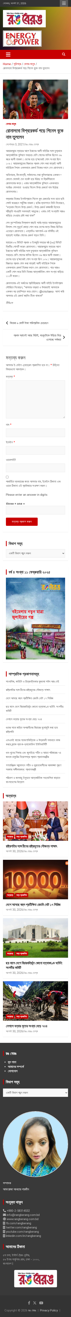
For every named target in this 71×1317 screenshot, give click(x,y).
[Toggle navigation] (8, 54)
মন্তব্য (10, 376)
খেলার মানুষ (11, 123)
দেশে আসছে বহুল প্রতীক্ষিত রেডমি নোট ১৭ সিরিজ (29, 698)
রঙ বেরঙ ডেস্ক (32, 144)
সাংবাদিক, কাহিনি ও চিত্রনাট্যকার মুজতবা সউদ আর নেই (32, 681)
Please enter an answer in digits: (27, 494)
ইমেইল (10, 442)
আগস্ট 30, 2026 (14, 851)
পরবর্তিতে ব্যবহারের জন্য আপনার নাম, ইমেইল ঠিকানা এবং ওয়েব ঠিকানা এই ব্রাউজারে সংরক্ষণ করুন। (33, 484)
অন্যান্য (11, 795)
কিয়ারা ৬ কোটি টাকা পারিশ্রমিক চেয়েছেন (29, 323)
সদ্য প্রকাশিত (21, 836)
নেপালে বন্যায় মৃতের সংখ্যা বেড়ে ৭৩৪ (24, 719)
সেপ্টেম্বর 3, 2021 (15, 144)
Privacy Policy (49, 1310)
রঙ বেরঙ (32, 1310)
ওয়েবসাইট (11, 460)
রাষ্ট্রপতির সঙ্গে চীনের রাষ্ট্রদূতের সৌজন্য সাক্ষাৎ (28, 690)
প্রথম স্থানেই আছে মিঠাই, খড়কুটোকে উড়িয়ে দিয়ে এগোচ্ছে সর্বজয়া (37, 337)
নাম (8, 425)
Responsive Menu (64, 3)
